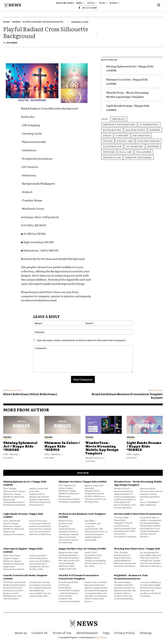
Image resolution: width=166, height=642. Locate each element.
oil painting (134, 146)
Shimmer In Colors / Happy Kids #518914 (62, 446)
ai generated (149, 124)
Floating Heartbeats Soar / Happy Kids (137, 548)
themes (16, 21)
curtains (122, 135)
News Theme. (101, 637)
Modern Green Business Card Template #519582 (82, 515)
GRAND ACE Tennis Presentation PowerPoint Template (79, 577)
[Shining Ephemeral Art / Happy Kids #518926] (21, 425)
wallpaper (143, 151)
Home (6, 21)
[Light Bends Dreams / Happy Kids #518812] (145, 425)
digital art (125, 140)
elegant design (148, 140)
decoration (141, 135)
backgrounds (135, 129)
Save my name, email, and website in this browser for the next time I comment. (81, 340)
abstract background (119, 124)
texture (109, 151)
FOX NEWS (11, 43)
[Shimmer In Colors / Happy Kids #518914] (62, 425)
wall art (125, 151)
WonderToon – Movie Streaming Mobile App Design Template (102, 448)
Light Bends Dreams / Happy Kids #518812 (144, 446)
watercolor (112, 157)
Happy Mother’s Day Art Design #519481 (82, 548)
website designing (138, 157)
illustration (112, 146)
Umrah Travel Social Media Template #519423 (25, 577)
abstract (118, 118)
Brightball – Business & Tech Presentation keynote (131, 577)
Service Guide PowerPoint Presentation (138, 513)
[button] (158, 5)
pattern (153, 146)
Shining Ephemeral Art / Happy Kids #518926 (20, 446)
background (112, 129)
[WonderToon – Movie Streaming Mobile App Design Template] (103, 425)
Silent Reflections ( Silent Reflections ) (30, 394)
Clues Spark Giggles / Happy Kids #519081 (23, 550)
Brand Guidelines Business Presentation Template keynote (127, 396)
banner (154, 129)
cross (107, 135)
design (108, 140)
